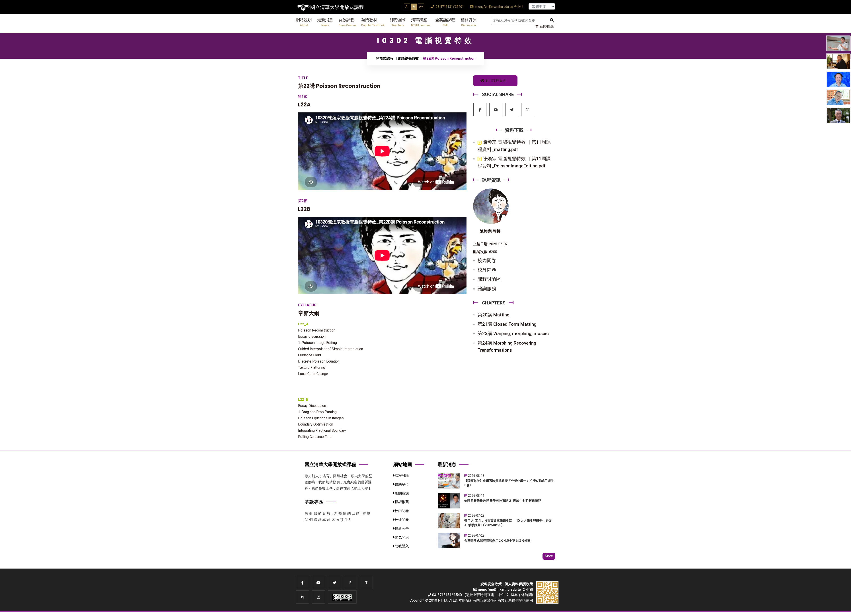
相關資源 (468, 22)
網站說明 (304, 22)
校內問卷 (487, 260)
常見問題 (402, 537)
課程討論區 (489, 279)
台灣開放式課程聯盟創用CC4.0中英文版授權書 (497, 540)
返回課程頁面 (495, 80)
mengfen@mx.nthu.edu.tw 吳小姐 (498, 7)
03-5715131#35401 (449, 7)
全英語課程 (445, 22)
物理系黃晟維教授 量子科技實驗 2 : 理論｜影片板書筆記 (502, 500)
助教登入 (402, 546)
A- (407, 6)
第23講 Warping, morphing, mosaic (513, 333)
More (549, 556)
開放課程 (347, 22)
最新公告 (402, 528)
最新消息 (325, 22)
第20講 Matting (493, 315)
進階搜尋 (546, 27)
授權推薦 (402, 502)
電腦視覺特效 (408, 58)
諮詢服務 (487, 288)
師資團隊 (398, 22)
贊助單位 (402, 484)
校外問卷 (487, 270)
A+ (421, 6)
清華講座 (420, 22)
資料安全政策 (491, 584)
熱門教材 (373, 22)
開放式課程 (385, 58)
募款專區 (314, 502)
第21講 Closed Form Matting (507, 324)
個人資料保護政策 (519, 584)
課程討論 (402, 475)
